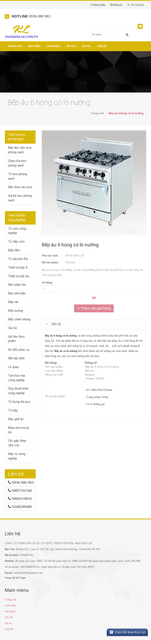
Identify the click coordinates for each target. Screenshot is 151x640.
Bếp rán (13, 302)
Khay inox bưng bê (18, 430)
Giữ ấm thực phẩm (16, 339)
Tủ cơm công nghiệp (17, 231)
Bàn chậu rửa (17, 285)
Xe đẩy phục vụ (18, 349)
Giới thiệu (34, 46)
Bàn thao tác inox (20, 187)
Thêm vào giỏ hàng (95, 308)
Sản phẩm (52, 46)
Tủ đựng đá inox (19, 402)
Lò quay (13, 367)
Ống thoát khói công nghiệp (18, 391)
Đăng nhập (99, 4)
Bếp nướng (15, 311)
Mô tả (56, 324)
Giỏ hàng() (136, 4)
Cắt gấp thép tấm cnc (17, 443)
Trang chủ (15, 46)
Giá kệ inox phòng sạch (20, 198)
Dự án (86, 46)
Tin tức (71, 46)
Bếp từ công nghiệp (16, 456)
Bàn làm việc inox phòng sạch (20, 150)
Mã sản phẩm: (50, 262)
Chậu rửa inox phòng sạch (17, 163)
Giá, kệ (12, 328)
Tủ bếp (13, 410)
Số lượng (47, 282)
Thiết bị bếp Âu (18, 276)
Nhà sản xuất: (50, 255)
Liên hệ (101, 46)
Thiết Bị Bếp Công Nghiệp (17, 218)
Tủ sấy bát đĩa (18, 259)
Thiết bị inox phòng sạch (16, 137)
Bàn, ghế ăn (16, 419)
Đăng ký (117, 4)
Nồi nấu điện (16, 358)
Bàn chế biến (17, 293)
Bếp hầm (14, 250)
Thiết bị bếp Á (18, 267)
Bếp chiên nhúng (19, 319)
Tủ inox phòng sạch (17, 176)
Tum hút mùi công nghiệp (16, 378)
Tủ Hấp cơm (16, 241)
